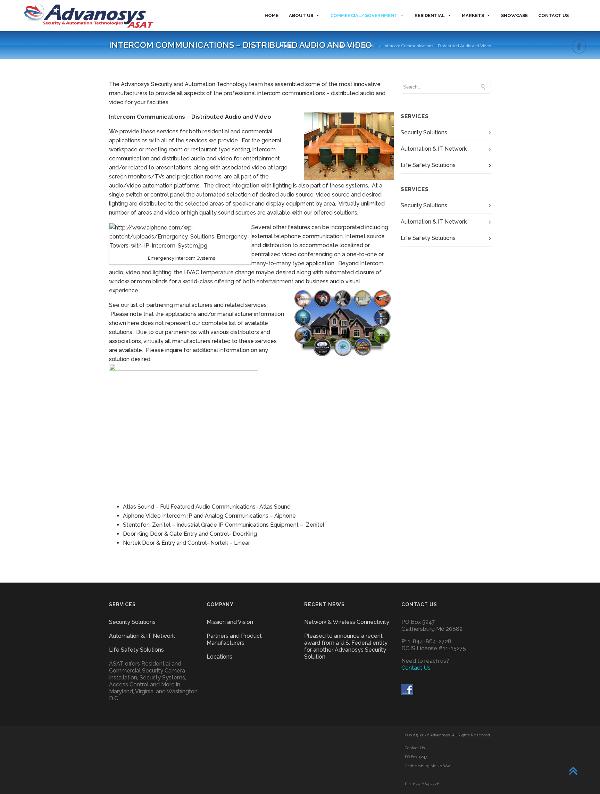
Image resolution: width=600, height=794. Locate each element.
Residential (430, 15)
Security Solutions (424, 132)
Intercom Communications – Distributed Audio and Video (437, 45)
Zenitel (315, 524)
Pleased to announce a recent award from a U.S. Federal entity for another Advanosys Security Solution (346, 646)
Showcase (514, 15)
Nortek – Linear (230, 543)
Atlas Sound (275, 506)
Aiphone (285, 515)
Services (310, 45)
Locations (219, 656)
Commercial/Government (364, 15)
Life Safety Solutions (428, 165)
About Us (301, 15)
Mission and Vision (230, 622)
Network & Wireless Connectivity (346, 622)
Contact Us (553, 15)
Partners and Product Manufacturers (234, 639)
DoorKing (245, 533)
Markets (473, 15)
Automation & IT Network (351, 45)
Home (271, 15)
